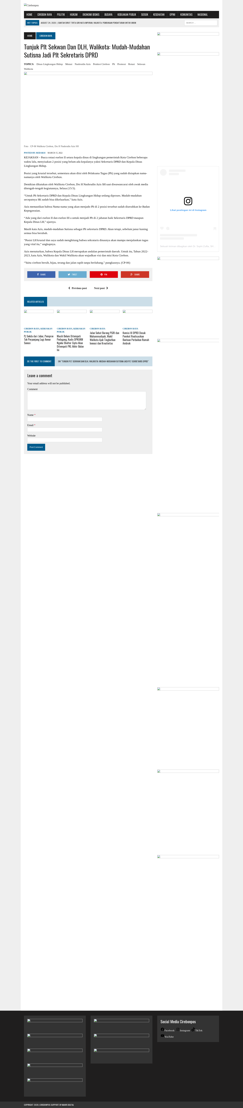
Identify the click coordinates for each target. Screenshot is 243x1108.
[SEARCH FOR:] (200, 22)
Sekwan (141, 64)
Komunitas (186, 15)
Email (30, 425)
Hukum (74, 15)
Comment (32, 389)
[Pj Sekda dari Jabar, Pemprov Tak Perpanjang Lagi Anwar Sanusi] (39, 324)
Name (30, 415)
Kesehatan (158, 15)
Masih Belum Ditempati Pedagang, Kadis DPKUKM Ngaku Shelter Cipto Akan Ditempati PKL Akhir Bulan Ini (70, 343)
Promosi (121, 64)
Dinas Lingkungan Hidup (50, 64)
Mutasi (68, 64)
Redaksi (40, 153)
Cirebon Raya (44, 15)
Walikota (28, 69)
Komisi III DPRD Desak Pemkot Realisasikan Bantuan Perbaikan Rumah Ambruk (136, 338)
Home (29, 15)
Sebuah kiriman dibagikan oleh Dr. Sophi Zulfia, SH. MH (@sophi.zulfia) (197, 246)
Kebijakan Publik (127, 15)
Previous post (79, 288)
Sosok (144, 15)
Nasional (203, 15)
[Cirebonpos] (55, 5)
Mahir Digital (68, 1104)
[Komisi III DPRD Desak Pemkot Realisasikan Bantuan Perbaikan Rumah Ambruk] (137, 324)
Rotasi (131, 64)
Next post (99, 288)
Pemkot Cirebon (101, 64)
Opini (172, 15)
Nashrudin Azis (83, 64)
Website (31, 435)
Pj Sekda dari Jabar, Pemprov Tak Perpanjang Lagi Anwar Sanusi (38, 339)
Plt (113, 64)
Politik (61, 15)
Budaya (108, 15)
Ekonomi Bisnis (91, 15)
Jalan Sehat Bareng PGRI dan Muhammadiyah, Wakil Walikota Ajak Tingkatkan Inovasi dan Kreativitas (104, 338)
